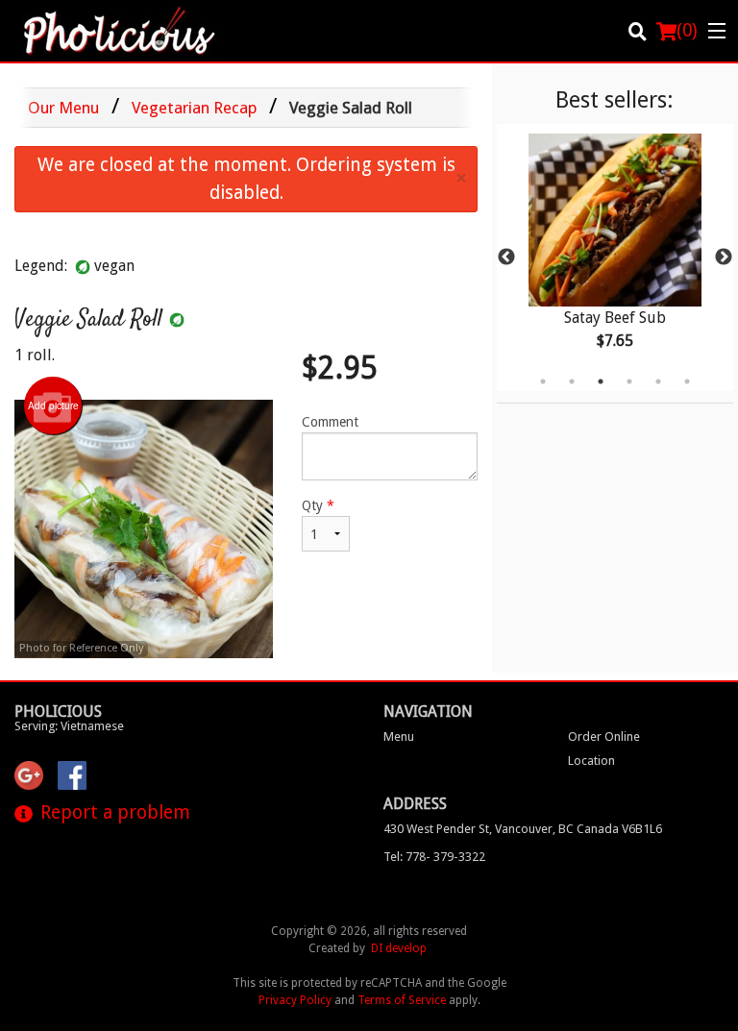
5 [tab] (658, 381)
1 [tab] (543, 381)
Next (723, 257)
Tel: (434, 856)
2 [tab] (571, 381)
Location (591, 760)
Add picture (53, 405)
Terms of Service (401, 1000)
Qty (318, 505)
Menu (398, 736)
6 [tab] (687, 381)
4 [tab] (629, 381)
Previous (506, 257)
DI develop (399, 948)
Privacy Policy (295, 1000)
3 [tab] (600, 381)
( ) (687, 30)
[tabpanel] (615, 257)
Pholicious (58, 711)
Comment (330, 422)
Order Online (604, 736)
